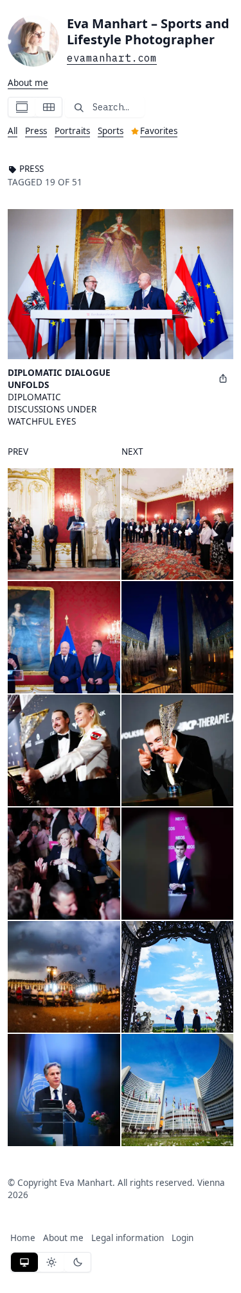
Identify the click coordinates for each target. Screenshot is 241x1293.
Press (36, 131)
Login (182, 1238)
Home (22, 1238)
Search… (111, 107)
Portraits (72, 131)
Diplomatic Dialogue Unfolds (59, 379)
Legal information (127, 1238)
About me (28, 83)
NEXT (132, 451)
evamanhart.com (112, 57)
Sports (110, 131)
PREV (18, 451)
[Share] (223, 378)
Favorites (158, 131)
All (12, 131)
